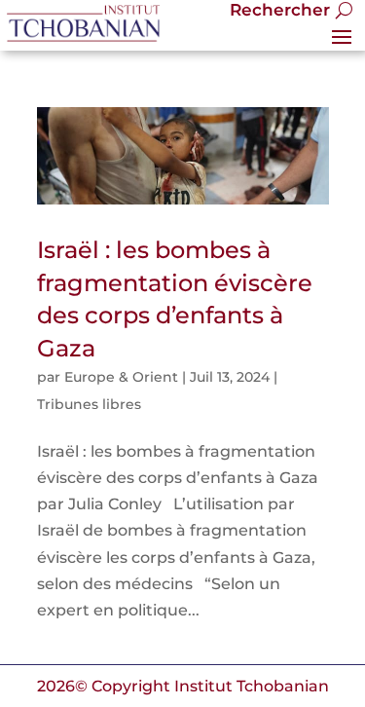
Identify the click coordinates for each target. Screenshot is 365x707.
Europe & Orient (121, 377)
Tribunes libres (89, 404)
